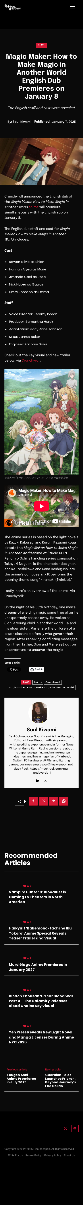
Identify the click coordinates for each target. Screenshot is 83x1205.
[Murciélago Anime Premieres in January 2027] (11, 955)
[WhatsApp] (63, 801)
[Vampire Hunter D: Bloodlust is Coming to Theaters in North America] (11, 882)
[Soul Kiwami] (41, 712)
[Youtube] (75, 1128)
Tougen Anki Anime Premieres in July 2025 (21, 1078)
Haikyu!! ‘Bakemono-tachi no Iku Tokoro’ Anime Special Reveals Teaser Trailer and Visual (40, 933)
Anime (38, 682)
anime (34, 207)
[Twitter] (65, 1128)
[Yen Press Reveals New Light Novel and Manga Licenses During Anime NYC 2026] (11, 1023)
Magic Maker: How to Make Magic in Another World (41, 687)
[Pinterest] (53, 801)
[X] (45, 779)
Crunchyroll (31, 360)
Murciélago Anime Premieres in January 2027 (38, 967)
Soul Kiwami (22, 121)
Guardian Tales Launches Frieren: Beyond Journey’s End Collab (60, 1080)
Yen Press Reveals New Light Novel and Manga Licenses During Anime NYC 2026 (41, 1037)
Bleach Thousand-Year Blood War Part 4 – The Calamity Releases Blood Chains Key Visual (41, 1001)
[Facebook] (33, 801)
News (41, 45)
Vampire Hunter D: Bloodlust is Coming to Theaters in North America (37, 897)
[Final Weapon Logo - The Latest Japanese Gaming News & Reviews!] (12, 7)
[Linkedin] (37, 779)
